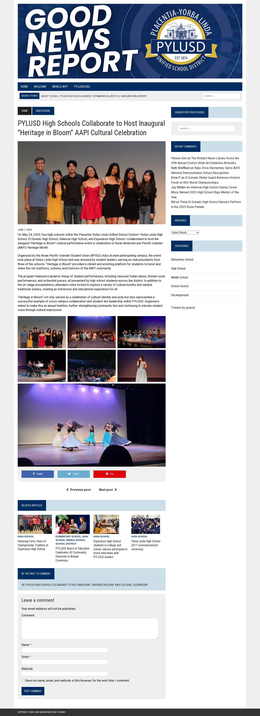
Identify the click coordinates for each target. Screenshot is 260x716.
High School (26, 536)
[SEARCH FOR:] (221, 96)
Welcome (40, 86)
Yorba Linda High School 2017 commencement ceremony (145, 545)
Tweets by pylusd (183, 307)
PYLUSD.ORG (82, 86)
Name (26, 645)
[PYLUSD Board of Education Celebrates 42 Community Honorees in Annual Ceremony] (73, 531)
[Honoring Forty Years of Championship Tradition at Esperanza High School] (35, 531)
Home (24, 86)
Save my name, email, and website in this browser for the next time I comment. (77, 680)
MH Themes (59, 712)
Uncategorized (180, 295)
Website (27, 669)
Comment (28, 615)
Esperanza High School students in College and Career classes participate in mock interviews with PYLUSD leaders (110, 549)
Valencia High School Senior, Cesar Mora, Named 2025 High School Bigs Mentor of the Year (205, 192)
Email (26, 657)
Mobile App (60, 86)
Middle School (75, 540)
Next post (106, 490)
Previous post (80, 490)
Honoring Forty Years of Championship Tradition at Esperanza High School (33, 545)
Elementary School (68, 536)
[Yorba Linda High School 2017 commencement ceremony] (145, 531)
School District (66, 543)
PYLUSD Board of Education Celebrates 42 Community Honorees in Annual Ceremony (72, 554)
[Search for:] (207, 128)
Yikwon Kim (179, 158)
